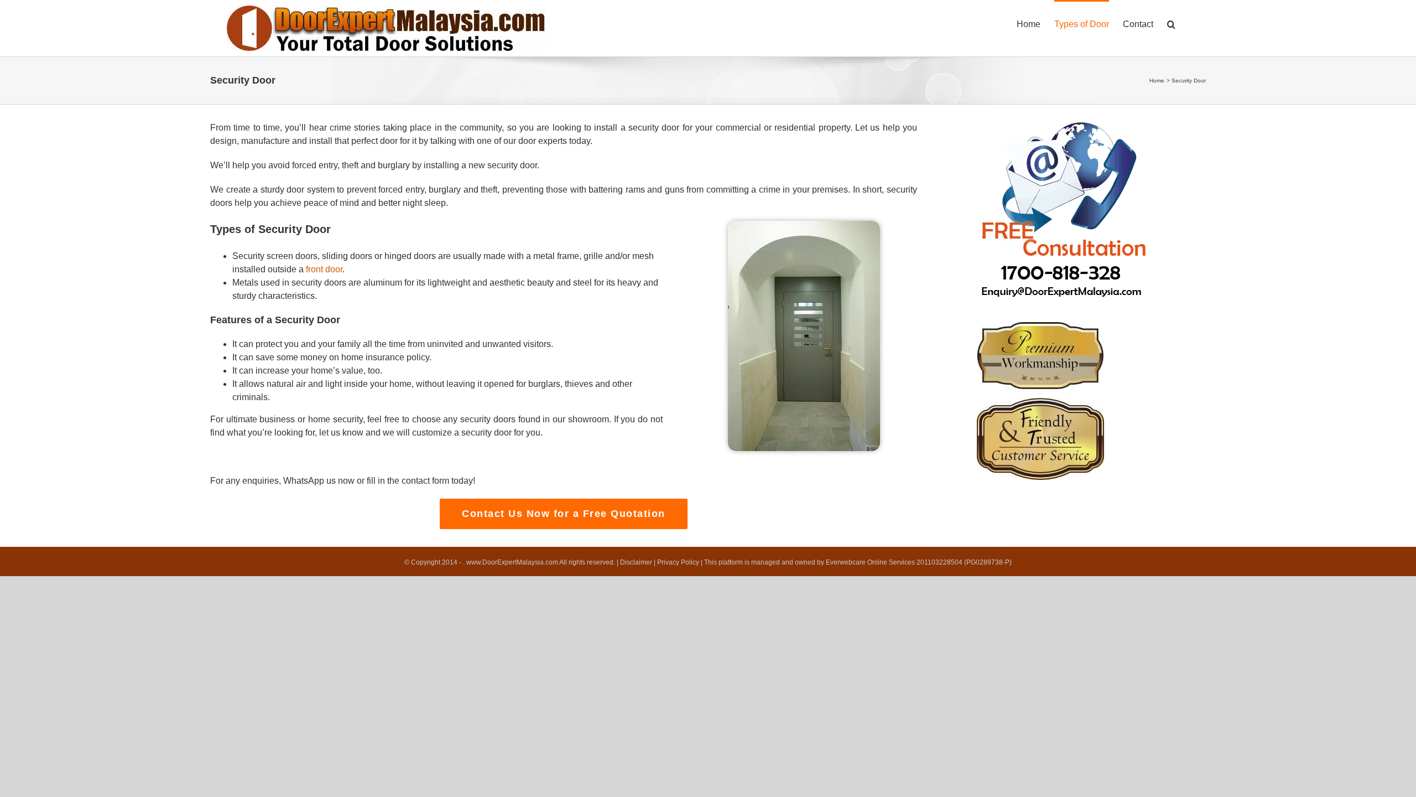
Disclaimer (636, 562)
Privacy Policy (678, 562)
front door (324, 269)
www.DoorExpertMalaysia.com (512, 562)
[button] (1171, 23)
